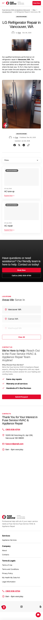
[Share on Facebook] (14, 145)
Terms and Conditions (10, 569)
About (4, 550)
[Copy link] (28, 145)
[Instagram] (21, 606)
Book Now (21, 270)
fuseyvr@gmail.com (14, 444)
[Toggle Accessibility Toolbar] (4, 607)
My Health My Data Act (11, 577)
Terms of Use (7, 565)
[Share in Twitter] (19, 145)
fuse (19, 33)
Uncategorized (21, 16)
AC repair (8, 226)
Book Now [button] (36, 3)
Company (6, 546)
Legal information (8, 582)
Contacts (5, 555)
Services (6, 536)
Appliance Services (9, 540)
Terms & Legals (8, 561)
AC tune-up (9, 191)
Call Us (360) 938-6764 (21, 275)
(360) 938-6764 (12, 429)
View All (21, 337)
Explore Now (8, 195)
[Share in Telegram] (24, 145)
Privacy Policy (7, 573)
